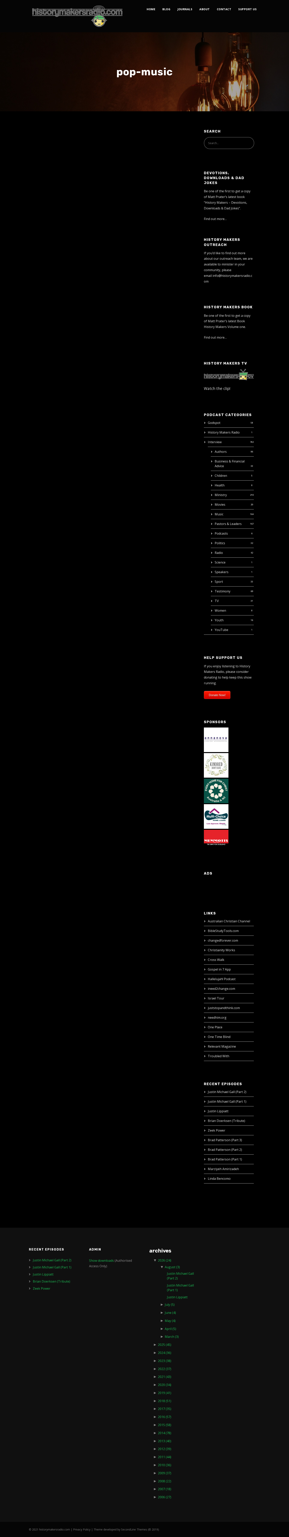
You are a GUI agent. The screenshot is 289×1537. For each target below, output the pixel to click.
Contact (224, 9)
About (204, 9)
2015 (164, 1425)
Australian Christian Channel (229, 921)
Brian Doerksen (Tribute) (226, 1121)
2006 (164, 1497)
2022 (164, 1369)
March (172, 1336)
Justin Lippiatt (218, 1111)
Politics (220, 543)
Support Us (247, 9)
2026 (164, 1260)
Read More (42, 268)
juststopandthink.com (224, 1008)
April (170, 1329)
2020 (164, 1385)
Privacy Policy (81, 1529)
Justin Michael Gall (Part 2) (227, 1092)
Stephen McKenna (77, 342)
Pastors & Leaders (228, 524)
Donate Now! (217, 695)
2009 (164, 1473)
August (172, 1267)
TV (217, 601)
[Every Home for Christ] (216, 790)
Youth (219, 620)
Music (219, 514)
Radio (219, 553)
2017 (164, 1409)
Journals (184, 9)
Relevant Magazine (222, 1046)
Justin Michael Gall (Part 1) (227, 1101)
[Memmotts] (216, 842)
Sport (219, 581)
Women (220, 610)
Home (151, 9)
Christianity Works (221, 950)
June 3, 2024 (42, 481)
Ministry (221, 495)
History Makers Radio (224, 432)
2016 (164, 1417)
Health (220, 485)
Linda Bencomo (219, 1178)
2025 (164, 1345)
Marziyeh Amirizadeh (223, 1169)
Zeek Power (49, 139)
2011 (164, 1457)
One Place (215, 1027)
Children (221, 475)
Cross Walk (216, 960)
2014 (164, 1433)
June (170, 1312)
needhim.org (217, 1017)
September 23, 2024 (47, 342)
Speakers (221, 572)
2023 (164, 1361)
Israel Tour (216, 998)
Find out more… (215, 219)
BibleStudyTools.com (223, 931)
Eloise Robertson (56, 656)
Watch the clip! (217, 388)
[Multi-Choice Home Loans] (216, 816)
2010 (164, 1465)
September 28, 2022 (47, 664)
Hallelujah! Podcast (222, 979)
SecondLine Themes (134, 1529)
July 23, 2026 (43, 147)
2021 (164, 1377)
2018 (164, 1401)
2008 (164, 1481)
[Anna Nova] (216, 739)
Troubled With (218, 1056)
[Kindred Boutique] (216, 765)
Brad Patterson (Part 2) (225, 1149)
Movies (220, 504)
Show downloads (101, 1260)
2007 (164, 1489)
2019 (164, 1393)
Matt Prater (66, 147)
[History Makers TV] (229, 374)
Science (220, 562)
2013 (164, 1441)
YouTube (221, 630)
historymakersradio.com (54, 1529)
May (170, 1321)
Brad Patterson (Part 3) (225, 1140)
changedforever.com (223, 940)
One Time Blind (219, 1037)
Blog (166, 9)
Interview (215, 442)
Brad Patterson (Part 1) (225, 1159)
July (170, 1304)
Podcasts (221, 533)
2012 (164, 1449)
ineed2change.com (221, 988)
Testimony (222, 591)
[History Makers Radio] (77, 16)
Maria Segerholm (56, 334)
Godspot (214, 423)
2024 (164, 1353)
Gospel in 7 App (219, 969)
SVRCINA (46, 473)
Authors (221, 451)
